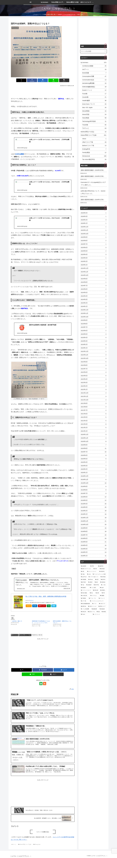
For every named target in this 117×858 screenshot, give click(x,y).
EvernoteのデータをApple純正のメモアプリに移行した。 (93, 184)
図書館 (53, 605)
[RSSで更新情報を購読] (44, 683)
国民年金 (36, 635)
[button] (64, 80)
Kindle (34, 605)
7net (49, 605)
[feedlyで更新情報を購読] (41, 683)
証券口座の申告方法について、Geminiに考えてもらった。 (93, 192)
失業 (41, 635)
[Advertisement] (43, 91)
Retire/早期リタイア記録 (25, 635)
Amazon (29, 605)
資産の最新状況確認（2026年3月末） (93, 170)
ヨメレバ (31, 600)
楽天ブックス (42, 605)
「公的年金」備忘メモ (16, 621)
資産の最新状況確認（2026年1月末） (93, 199)
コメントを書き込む (42, 832)
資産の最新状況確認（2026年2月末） (93, 176)
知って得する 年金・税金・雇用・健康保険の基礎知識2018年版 (45, 596)
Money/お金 (15, 635)
